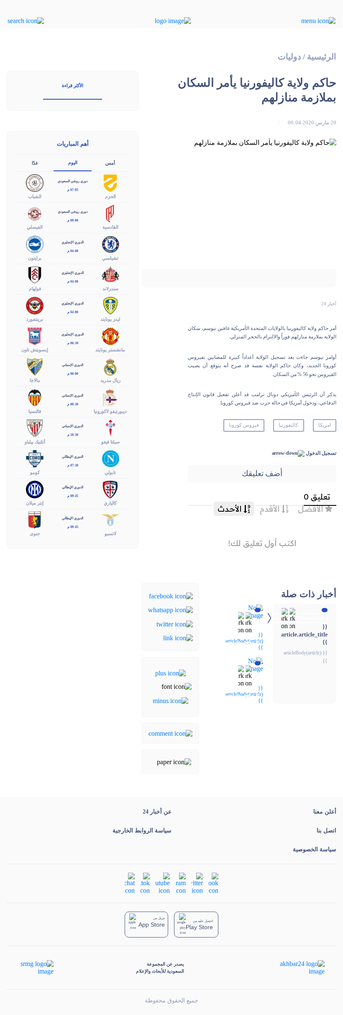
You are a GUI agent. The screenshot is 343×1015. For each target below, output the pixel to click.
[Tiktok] (145, 882)
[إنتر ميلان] (35, 488)
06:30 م (72, 343)
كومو (35, 472)
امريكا (324, 425)
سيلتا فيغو (110, 441)
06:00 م (72, 374)
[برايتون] (35, 243)
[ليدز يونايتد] (110, 304)
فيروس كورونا (244, 425)
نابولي (110, 472)
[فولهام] (35, 274)
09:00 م (72, 220)
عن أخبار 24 (157, 812)
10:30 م (72, 435)
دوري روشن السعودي (73, 181)
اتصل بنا (326, 830)
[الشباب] (35, 182)
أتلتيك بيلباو (35, 441)
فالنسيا (34, 411)
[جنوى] (35, 519)
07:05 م (72, 190)
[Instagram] (181, 882)
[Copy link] (178, 637)
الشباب (34, 196)
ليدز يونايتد (110, 319)
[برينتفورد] (35, 304)
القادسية (110, 226)
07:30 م (72, 465)
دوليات (289, 56)
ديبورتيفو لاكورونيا (110, 411)
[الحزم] (110, 182)
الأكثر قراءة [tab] (72, 85)
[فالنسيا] (35, 396)
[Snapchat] (130, 882)
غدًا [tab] (35, 162)
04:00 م (72, 251)
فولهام (35, 288)
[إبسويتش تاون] (35, 335)
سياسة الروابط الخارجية (142, 830)
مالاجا (35, 380)
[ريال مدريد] (110, 366)
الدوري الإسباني (72, 365)
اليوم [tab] (72, 162)
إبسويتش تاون (34, 349)
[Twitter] (174, 623)
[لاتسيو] (110, 519)
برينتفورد (34, 319)
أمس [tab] (110, 162)
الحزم (110, 196)
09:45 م (72, 496)
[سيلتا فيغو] (110, 427)
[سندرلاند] (110, 274)
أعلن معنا (324, 812)
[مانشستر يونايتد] (110, 335)
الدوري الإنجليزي (72, 242)
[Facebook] (171, 595)
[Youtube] (163, 882)
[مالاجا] (35, 366)
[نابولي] (110, 457)
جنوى (35, 533)
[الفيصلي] (35, 212)
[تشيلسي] (110, 243)
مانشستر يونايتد (110, 349)
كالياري (110, 502)
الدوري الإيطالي (72, 457)
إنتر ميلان (35, 502)
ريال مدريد (110, 380)
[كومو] (35, 457)
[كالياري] (110, 488)
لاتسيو (110, 533)
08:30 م (72, 404)
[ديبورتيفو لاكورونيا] (110, 396)
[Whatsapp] (170, 609)
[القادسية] (110, 212)
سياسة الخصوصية (314, 849)
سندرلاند (110, 288)
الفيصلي (35, 226)
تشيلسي (110, 257)
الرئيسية (321, 56)
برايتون (34, 257)
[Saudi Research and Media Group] (36, 967)
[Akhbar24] (295, 967)
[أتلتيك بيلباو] (35, 427)
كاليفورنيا (288, 425)
